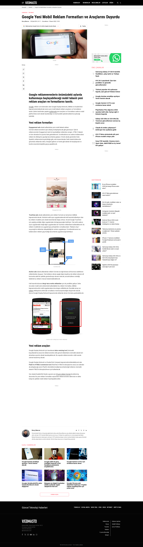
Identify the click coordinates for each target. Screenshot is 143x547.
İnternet (31, 12)
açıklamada (53, 111)
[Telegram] (23, 88)
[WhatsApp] (23, 73)
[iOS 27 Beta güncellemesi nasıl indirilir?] (96, 195)
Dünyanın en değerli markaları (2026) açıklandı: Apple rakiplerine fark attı (54, 484)
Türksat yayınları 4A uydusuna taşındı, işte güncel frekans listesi (107, 91)
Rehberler (86, 3)
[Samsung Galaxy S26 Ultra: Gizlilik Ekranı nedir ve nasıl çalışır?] (96, 249)
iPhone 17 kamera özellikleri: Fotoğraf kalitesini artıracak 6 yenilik (111, 240)
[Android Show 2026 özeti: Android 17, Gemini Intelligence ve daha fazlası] (96, 222)
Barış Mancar (25, 21)
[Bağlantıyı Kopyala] (23, 69)
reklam (31, 291)
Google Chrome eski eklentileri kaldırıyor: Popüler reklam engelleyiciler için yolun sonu (77, 485)
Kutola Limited (68, 545)
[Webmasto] (31, 3)
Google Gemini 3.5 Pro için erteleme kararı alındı (76, 462)
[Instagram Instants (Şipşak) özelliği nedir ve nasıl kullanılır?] (96, 213)
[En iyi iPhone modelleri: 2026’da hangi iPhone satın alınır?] (96, 186)
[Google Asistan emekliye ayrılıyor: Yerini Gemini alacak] (32, 454)
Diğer (111, 3)
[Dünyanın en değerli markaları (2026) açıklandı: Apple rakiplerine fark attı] (54, 475)
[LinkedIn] (23, 85)
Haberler (76, 3)
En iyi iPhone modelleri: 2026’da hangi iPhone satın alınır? (110, 186)
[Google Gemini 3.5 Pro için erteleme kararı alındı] (77, 454)
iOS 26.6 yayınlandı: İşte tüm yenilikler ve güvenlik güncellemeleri (105, 83)
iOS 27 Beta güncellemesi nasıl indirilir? (110, 194)
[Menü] (23, 3)
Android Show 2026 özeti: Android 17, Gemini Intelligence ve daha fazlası (110, 222)
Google (31, 107)
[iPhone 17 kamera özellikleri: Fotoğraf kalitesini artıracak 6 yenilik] (96, 240)
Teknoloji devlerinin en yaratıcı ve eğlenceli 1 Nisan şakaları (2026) (111, 231)
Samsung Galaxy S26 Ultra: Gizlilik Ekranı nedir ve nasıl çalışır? (110, 249)
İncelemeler (96, 3)
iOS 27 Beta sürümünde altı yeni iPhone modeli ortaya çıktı (107, 135)
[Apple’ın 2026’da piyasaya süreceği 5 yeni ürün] (96, 267)
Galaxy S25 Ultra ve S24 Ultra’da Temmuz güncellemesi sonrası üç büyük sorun (107, 121)
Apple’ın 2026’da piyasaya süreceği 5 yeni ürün (110, 266)
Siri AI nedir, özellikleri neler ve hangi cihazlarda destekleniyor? (111, 204)
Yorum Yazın (54, 494)
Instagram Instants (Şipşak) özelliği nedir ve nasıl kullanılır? (111, 213)
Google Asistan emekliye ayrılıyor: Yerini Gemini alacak (30, 463)
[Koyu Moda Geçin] (120, 2)
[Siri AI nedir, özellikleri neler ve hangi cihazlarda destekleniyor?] (96, 204)
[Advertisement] (56, 77)
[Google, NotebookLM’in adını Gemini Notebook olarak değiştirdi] (32, 475)
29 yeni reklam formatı (63, 374)
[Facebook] (23, 81)
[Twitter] (23, 77)
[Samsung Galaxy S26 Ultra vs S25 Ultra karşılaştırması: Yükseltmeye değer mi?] (96, 258)
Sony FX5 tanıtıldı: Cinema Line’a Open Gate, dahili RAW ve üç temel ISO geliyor (107, 143)
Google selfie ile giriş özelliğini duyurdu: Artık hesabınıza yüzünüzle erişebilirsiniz (52, 464)
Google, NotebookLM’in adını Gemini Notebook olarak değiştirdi (32, 484)
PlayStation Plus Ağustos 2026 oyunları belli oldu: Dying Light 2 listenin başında (107, 112)
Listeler (105, 3)
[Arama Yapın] (118, 3)
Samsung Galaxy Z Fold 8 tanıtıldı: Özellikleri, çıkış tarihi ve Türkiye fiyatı (107, 74)
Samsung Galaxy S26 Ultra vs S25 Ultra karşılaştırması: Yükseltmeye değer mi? (111, 258)
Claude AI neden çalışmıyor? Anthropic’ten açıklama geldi (105, 129)
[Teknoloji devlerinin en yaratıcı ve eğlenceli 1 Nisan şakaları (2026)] (96, 231)
